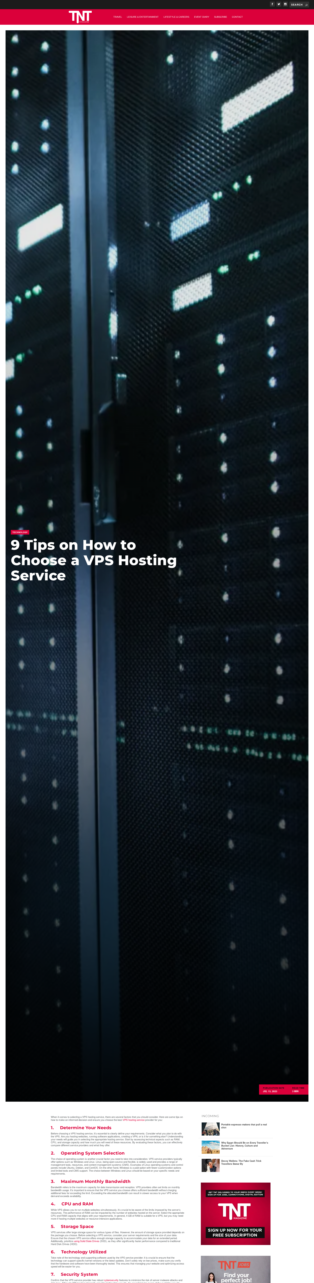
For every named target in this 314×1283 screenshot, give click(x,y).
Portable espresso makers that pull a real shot (244, 1126)
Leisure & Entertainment (143, 17)
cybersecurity (111, 1280)
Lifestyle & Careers (176, 17)
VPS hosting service (134, 1119)
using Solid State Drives (86, 1241)
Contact (237, 17)
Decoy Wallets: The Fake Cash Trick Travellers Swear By (241, 1162)
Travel (117, 17)
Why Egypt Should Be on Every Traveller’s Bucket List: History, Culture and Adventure (244, 1145)
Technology (20, 532)
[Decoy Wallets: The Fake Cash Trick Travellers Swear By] (211, 1165)
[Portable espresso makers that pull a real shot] (211, 1129)
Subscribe (220, 17)
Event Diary (201, 17)
